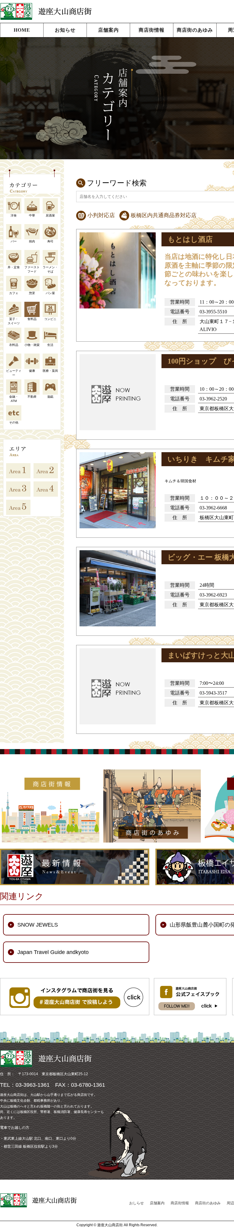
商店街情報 (152, 30)
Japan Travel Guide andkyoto (53, 952)
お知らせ (65, 30)
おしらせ (136, 1203)
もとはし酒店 (190, 239)
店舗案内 (108, 30)
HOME (22, 30)
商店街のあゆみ (195, 30)
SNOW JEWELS (37, 925)
